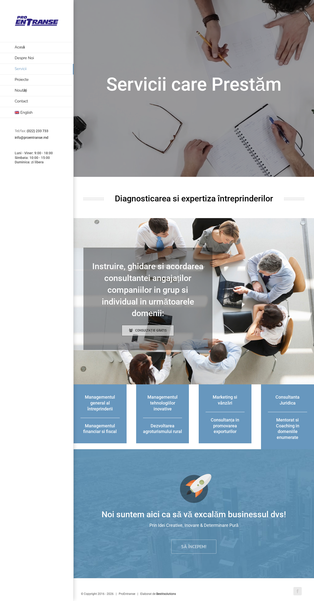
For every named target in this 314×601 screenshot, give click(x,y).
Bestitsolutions (166, 594)
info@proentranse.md (31, 138)
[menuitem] (37, 47)
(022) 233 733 (37, 131)
